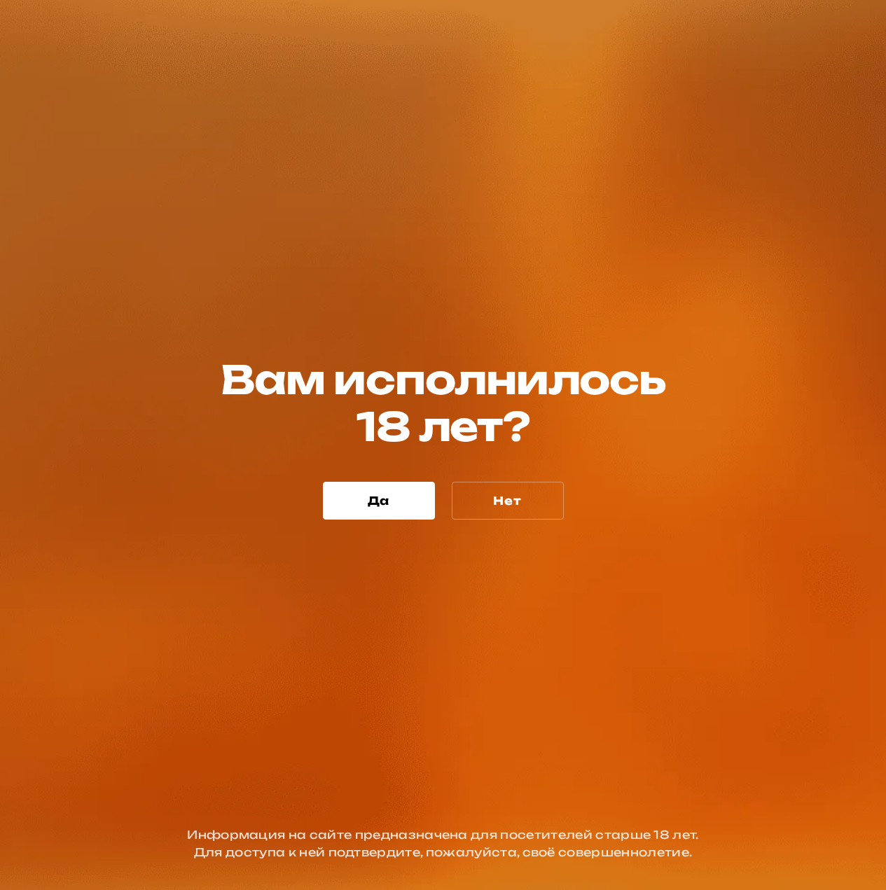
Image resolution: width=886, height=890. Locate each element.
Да (379, 501)
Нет (507, 501)
